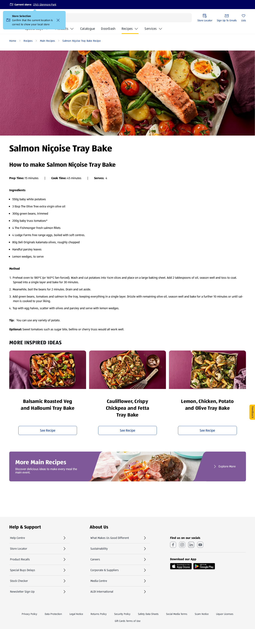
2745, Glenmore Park (44, 4)
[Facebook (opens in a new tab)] (173, 545)
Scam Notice (202, 614)
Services (150, 28)
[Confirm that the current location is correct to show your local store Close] (58, 20)
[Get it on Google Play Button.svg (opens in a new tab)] (204, 566)
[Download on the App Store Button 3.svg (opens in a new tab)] (181, 566)
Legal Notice (76, 614)
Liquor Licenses (224, 614)
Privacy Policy (29, 614)
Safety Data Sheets (148, 614)
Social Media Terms (176, 614)
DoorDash (108, 29)
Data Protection (53, 614)
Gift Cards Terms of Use (127, 621)
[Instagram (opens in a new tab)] (182, 545)
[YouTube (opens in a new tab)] (200, 545)
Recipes (127, 28)
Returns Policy (99, 614)
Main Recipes (47, 41)
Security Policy (122, 614)
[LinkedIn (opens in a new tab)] (191, 545)
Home (12, 41)
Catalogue (87, 29)
